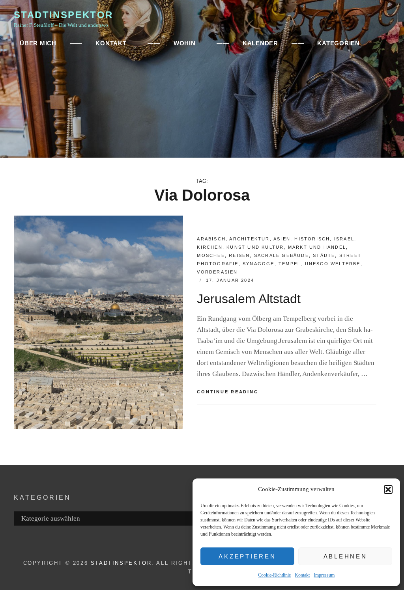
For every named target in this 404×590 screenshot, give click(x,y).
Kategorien (338, 43)
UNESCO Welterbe (333, 263)
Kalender (260, 43)
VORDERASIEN (217, 272)
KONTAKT (110, 43)
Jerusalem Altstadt (249, 299)
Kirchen (209, 247)
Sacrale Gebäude (281, 255)
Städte (324, 255)
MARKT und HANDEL (317, 247)
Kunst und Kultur (255, 247)
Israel (344, 238)
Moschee (210, 255)
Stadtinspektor (63, 14)
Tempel (290, 263)
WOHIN (185, 43)
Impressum (324, 575)
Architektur (249, 238)
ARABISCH (211, 238)
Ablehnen (345, 556)
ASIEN (281, 238)
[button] (388, 489)
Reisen (239, 255)
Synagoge (259, 263)
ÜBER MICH (38, 43)
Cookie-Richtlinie (274, 575)
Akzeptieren (247, 556)
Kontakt (302, 575)
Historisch (312, 238)
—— (76, 43)
